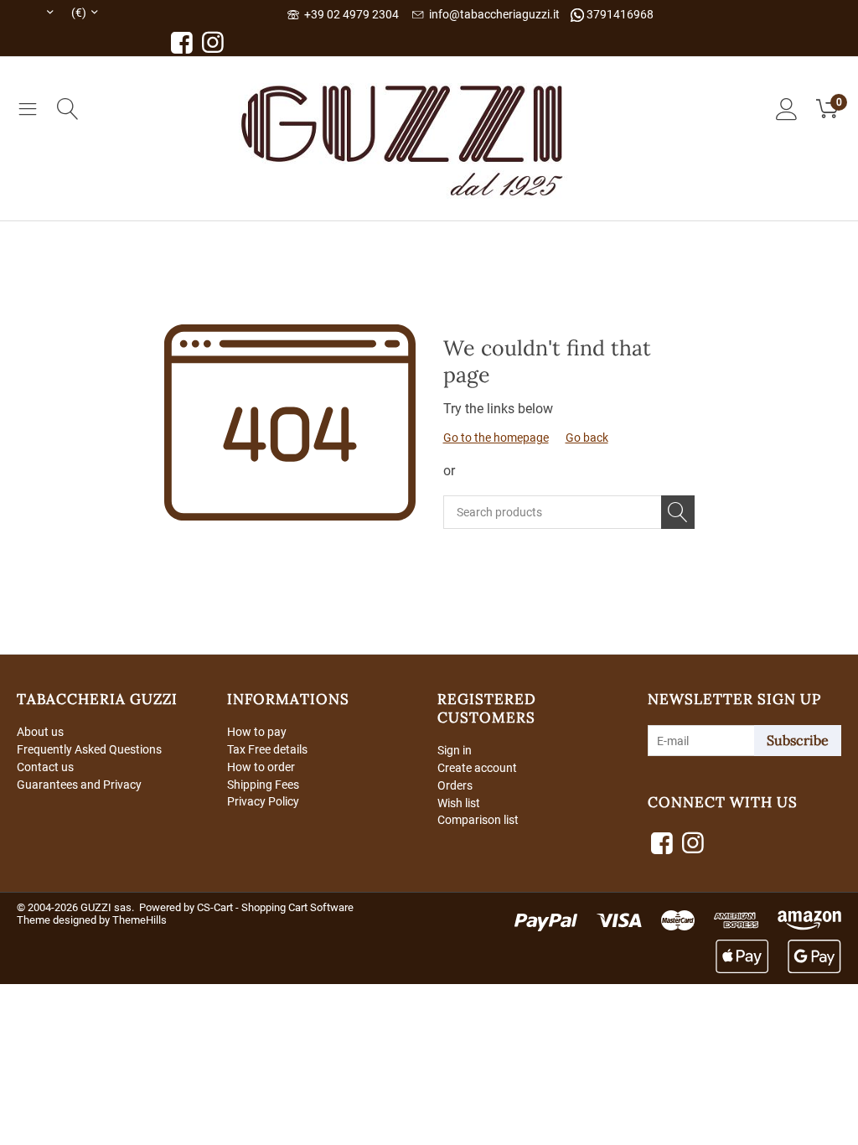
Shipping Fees (263, 784)
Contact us (45, 767)
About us (40, 731)
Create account (477, 768)
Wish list (458, 803)
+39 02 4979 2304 (349, 14)
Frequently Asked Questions (89, 749)
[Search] (678, 512)
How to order (261, 767)
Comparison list (478, 819)
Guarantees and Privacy (79, 784)
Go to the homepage (496, 437)
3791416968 (619, 14)
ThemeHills (139, 920)
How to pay (257, 731)
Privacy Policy (263, 801)
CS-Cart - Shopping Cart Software (275, 907)
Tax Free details (267, 749)
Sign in (454, 750)
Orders (455, 785)
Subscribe (798, 740)
